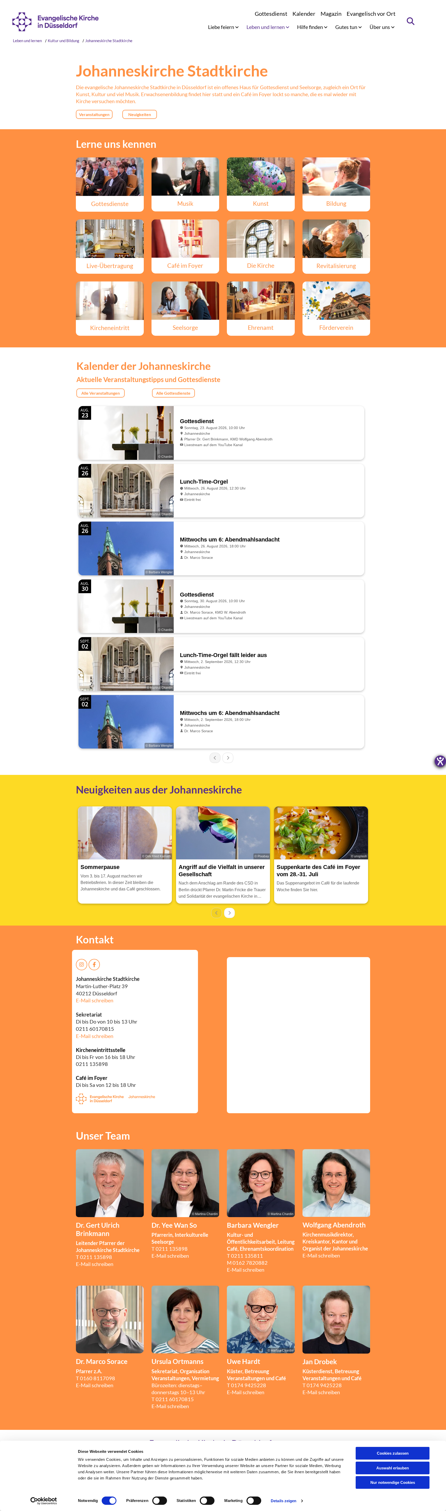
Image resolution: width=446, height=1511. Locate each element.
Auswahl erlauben (392, 1468)
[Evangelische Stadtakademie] (336, 176)
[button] (94, 114)
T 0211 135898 (170, 1249)
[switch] (159, 1501)
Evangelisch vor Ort (371, 13)
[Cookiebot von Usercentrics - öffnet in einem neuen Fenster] (43, 1501)
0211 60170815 (175, 1399)
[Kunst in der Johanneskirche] (261, 176)
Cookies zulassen (393, 1453)
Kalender (303, 13)
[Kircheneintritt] (110, 300)
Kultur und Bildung (63, 40)
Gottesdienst (271, 13)
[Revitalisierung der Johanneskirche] (336, 238)
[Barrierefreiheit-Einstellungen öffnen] (440, 761)
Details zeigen (283, 1501)
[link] (223, 27)
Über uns (380, 27)
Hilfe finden (310, 27)
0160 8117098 (97, 1378)
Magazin (331, 13)
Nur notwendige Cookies (392, 1482)
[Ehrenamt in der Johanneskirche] (261, 300)
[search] (410, 21)
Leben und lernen (266, 27)
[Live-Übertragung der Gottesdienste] (110, 238)
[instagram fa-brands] (81, 964)
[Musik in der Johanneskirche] (185, 176)
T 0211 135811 (245, 1256)
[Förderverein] (336, 300)
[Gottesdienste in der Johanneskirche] (110, 176)
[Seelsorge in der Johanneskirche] (185, 300)
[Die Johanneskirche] (261, 238)
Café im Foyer (91, 1078)
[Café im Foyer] (185, 238)
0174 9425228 (248, 1385)
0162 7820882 (250, 1263)
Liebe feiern (221, 27)
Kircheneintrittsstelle (100, 1050)
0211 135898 (96, 1257)
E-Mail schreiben (94, 1000)
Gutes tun (346, 27)
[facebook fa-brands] (94, 964)
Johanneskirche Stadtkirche (108, 40)
